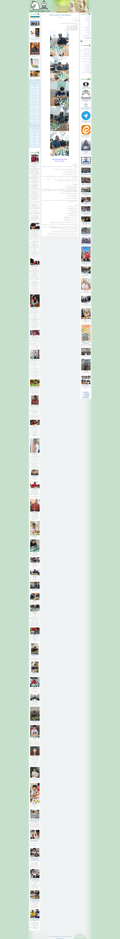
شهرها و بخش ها (87, 27)
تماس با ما (88, 32)
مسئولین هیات (88, 18)
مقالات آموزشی (87, 30)
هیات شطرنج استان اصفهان (87, 52)
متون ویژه (88, 33)
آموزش (89, 22)
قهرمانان (88, 25)
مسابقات (88, 23)
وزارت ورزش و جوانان (88, 48)
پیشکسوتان (88, 28)
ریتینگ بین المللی (88, 64)
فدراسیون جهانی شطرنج (87, 54)
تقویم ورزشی (88, 20)
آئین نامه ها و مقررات (87, 35)
